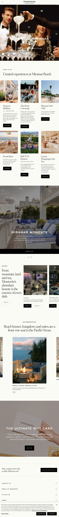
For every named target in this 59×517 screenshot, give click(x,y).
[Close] (56, 504)
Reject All (52, 513)
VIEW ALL (6, 302)
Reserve (25, 174)
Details (37, 305)
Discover (7, 125)
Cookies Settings (4, 513)
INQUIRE (54, 305)
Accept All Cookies (41, 513)
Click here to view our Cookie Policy (39, 510)
